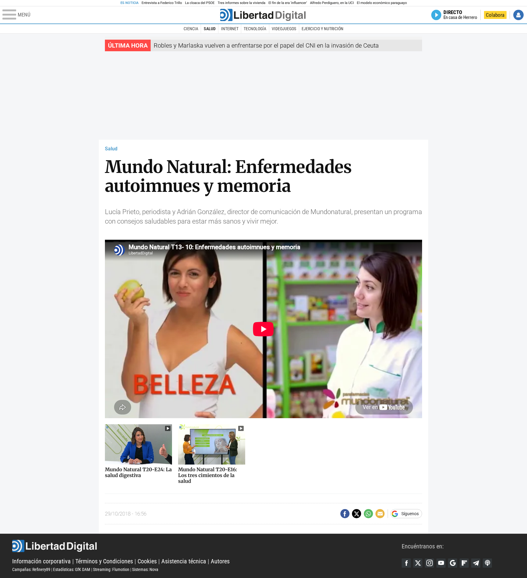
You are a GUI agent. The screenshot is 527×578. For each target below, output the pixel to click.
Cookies (147, 561)
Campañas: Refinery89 (31, 569)
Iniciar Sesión (518, 15)
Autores (220, 561)
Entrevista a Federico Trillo (162, 3)
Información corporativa (41, 561)
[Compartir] (345, 513)
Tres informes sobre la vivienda (241, 3)
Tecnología (255, 28)
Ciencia (191, 28)
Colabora (495, 15)
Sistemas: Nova (145, 569)
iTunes (487, 563)
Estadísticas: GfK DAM (71, 569)
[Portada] (263, 15)
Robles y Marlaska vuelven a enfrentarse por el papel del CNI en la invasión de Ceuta (266, 45)
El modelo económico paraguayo (382, 3)
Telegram (475, 563)
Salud (210, 28)
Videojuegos (284, 28)
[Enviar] (368, 513)
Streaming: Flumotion (111, 569)
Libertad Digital (207, 546)
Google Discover (452, 563)
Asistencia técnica (183, 561)
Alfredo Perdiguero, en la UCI (332, 3)
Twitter (417, 563)
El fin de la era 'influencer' (287, 3)
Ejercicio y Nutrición (322, 28)
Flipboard (464, 563)
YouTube (441, 563)
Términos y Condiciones (104, 561)
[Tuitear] (356, 513)
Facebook (406, 563)
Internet (229, 28)
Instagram (429, 563)
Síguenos (410, 514)
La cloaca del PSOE (200, 3)
